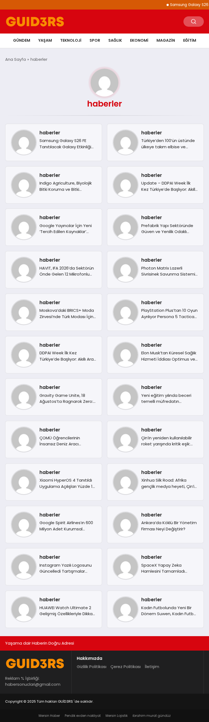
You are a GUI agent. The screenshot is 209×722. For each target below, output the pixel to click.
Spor (95, 40)
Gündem (21, 40)
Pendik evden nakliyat (83, 715)
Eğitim (189, 40)
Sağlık (115, 40)
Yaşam (45, 40)
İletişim (152, 666)
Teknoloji (70, 40)
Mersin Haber (49, 715)
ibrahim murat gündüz (152, 715)
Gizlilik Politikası (91, 666)
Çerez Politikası (125, 666)
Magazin (165, 40)
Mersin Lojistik (117, 715)
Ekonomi (139, 40)
